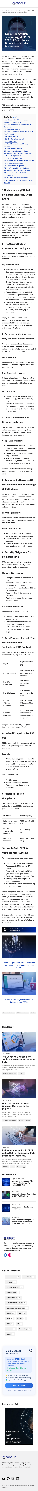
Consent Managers (9, 1073)
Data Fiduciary (12, 1293)
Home (3, 11)
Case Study (28, 1277)
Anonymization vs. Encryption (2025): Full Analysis (24, 1195)
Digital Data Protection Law (16, 1308)
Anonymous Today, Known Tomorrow (22, 1208)
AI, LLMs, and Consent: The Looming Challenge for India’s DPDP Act (22, 1183)
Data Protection (8, 1013)
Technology (21, 1167)
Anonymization (12, 1277)
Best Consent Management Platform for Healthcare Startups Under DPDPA (23, 1222)
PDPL (9, 1324)
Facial (26, 1013)
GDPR (22, 1313)
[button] (3, 4)
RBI (19, 1324)
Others (21, 1318)
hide (14, 117)
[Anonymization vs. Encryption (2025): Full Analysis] (6, 1195)
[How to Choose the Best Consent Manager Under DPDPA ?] (19, 1088)
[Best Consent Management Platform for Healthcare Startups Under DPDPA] (6, 1221)
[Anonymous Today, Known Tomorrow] (6, 1208)
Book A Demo (19, 1385)
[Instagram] (9, 1255)
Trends (9, 1334)
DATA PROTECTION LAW (15, 1303)
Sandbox (10, 1329)
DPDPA (19, 1013)
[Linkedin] (5, 1255)
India (32, 1013)
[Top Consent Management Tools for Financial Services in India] (19, 1042)
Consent (10, 1282)
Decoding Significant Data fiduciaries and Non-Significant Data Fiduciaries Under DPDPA (19, 965)
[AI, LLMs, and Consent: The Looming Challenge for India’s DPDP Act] (6, 1182)
